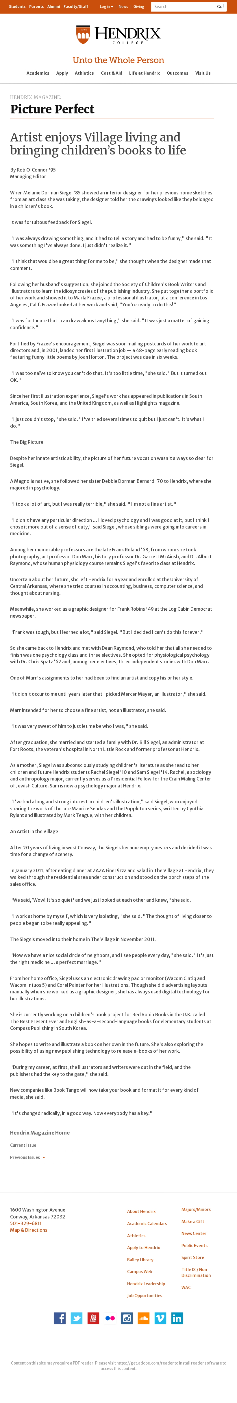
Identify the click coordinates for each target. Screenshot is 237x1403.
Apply (62, 73)
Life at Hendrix (144, 73)
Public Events (195, 1245)
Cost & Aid (111, 73)
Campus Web (139, 1271)
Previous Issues (25, 1157)
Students (17, 6)
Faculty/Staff (76, 6)
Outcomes (177, 73)
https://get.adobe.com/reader (145, 1363)
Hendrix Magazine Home (40, 1133)
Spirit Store (193, 1257)
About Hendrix (141, 1211)
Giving (139, 6)
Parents (36, 6)
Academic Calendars (147, 1223)
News (123, 6)
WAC (186, 1287)
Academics (38, 73)
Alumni (53, 6)
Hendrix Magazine (35, 97)
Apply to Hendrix (143, 1247)
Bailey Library (140, 1259)
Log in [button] (105, 6)
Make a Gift (193, 1221)
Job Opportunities (144, 1295)
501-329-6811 (26, 1223)
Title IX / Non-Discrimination (196, 1272)
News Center (194, 1233)
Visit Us (203, 73)
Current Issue (23, 1145)
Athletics (84, 73)
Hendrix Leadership (146, 1283)
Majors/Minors (196, 1209)
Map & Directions (28, 1230)
